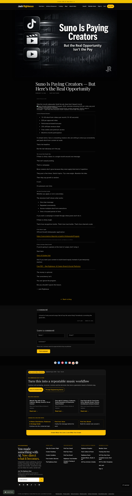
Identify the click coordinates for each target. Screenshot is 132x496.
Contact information (92, 493)
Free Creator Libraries (52, 458)
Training (61, 6)
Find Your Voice (68, 451)
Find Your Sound (68, 448)
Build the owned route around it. (90, 423)
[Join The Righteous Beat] (41, 480)
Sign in (100, 6)
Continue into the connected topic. (40, 424)
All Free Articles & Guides (88, 462)
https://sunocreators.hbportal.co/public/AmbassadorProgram (58, 236)
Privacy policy (66, 493)
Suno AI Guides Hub (43, 255)
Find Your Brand (68, 455)
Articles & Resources (51, 6)
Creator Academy (51, 455)
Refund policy (59, 493)
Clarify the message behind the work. (64, 424)
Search (84, 6)
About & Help (72, 6)
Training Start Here (104, 451)
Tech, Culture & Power (87, 451)
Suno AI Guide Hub (36, 389)
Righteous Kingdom (86, 448)
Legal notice (111, 493)
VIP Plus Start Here (104, 455)
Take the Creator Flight (52, 448)
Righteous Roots (85, 455)
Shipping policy (83, 493)
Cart (105, 6)
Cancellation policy (102, 493)
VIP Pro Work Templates (106, 462)
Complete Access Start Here (105, 458)
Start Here (41, 6)
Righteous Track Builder (70, 458)
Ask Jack (110, 6)
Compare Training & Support (69, 462)
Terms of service (75, 493)
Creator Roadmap (51, 451)
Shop (66, 6)
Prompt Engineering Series (54, 389)
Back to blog (67, 299)
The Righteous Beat (51, 462)
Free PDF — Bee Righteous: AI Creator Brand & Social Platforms (59, 266)
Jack (25, 6)
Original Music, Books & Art (88, 458)
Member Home (92, 6)
